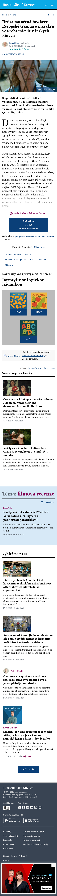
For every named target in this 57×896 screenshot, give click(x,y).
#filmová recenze (13, 254)
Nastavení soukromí (31, 840)
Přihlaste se (39, 247)
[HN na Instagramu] (27, 807)
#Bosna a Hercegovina (15, 259)
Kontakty (7, 832)
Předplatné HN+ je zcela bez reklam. (41, 368)
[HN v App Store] (31, 820)
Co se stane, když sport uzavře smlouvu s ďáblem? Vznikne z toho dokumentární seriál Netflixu (28, 403)
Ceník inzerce (8, 849)
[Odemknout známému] (53, 15)
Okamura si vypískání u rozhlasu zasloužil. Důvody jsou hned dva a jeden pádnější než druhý (24, 680)
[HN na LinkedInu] (31, 807)
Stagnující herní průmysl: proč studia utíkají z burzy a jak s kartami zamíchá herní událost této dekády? (27, 735)
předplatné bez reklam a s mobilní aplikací (34, 236)
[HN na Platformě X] (19, 807)
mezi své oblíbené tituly (33, 355)
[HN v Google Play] (12, 820)
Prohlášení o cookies (31, 836)
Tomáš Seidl (14, 43)
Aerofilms (47, 89)
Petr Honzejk (17, 671)
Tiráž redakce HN (10, 836)
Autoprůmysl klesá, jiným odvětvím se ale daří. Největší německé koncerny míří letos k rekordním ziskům (28, 638)
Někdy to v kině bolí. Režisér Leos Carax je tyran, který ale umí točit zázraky (25, 451)
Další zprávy (28, 769)
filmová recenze (35, 494)
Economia (7, 840)
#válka (28, 254)
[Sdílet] (48, 15)
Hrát (18, 312)
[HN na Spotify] (35, 807)
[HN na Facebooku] (23, 807)
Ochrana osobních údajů (33, 832)
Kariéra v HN (8, 844)
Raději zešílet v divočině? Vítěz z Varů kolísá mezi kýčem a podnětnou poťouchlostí (26, 516)
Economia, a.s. (21, 792)
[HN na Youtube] (40, 807)
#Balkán (42, 259)
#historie (9, 265)
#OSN (32, 259)
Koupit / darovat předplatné (15, 856)
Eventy (6, 861)
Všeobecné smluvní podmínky (35, 844)
